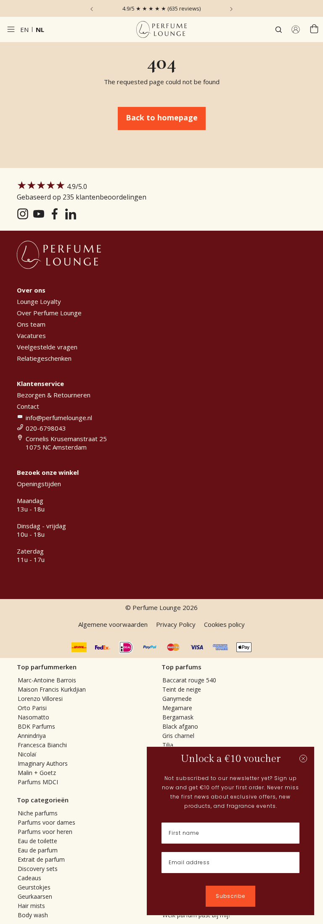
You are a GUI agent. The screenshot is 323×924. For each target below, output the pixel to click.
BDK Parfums (36, 726)
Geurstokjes (34, 887)
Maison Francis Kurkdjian (52, 689)
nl (40, 29)
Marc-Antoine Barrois (47, 680)
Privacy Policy (176, 624)
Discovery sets (38, 869)
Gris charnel (178, 736)
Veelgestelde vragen (47, 347)
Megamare (177, 708)
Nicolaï (27, 754)
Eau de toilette (37, 841)
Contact (28, 406)
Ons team (31, 324)
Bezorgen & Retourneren (53, 395)
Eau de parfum (38, 850)
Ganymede (177, 699)
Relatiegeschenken (44, 358)
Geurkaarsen (35, 896)
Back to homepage (162, 117)
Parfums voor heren (45, 832)
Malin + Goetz (37, 773)
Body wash (33, 915)
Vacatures (31, 335)
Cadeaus (29, 878)
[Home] (161, 29)
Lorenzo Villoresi (40, 699)
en (24, 29)
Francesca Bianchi (42, 745)
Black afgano (180, 726)
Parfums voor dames (46, 822)
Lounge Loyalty (39, 301)
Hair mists (31, 906)
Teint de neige (181, 689)
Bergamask (177, 717)
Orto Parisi (32, 708)
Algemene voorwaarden (113, 624)
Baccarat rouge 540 (189, 680)
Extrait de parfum (41, 859)
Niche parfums (38, 813)
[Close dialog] (303, 758)
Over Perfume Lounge (49, 313)
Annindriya (32, 736)
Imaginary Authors (43, 763)
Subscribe (230, 896)
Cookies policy (224, 624)
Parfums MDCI (38, 782)
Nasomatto (33, 717)
